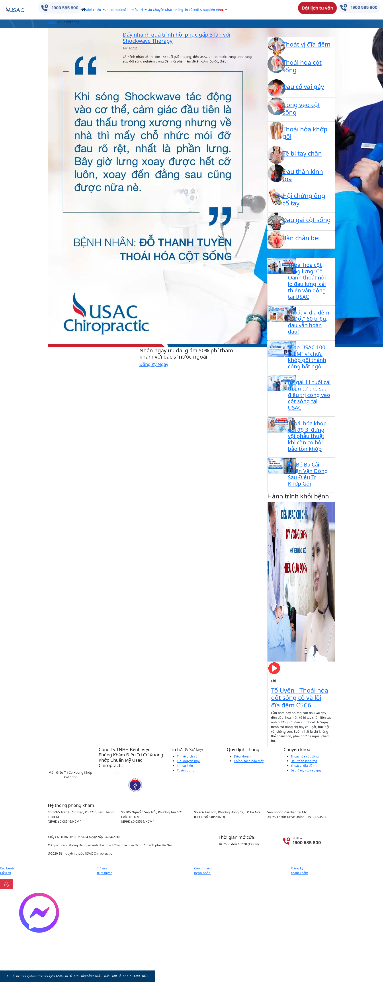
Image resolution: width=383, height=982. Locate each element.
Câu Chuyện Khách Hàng (164, 10)
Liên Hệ (214, 10)
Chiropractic (114, 10)
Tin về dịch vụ (187, 756)
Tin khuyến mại (188, 761)
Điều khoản (242, 756)
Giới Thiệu (94, 10)
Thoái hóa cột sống (305, 756)
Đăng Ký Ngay (153, 364)
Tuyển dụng (186, 770)
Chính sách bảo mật (249, 761)
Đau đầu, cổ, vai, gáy (306, 770)
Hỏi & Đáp (201, 10)
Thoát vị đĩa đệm (303, 765)
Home (52, 22)
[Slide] (281, 740)
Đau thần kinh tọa (304, 761)
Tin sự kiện (185, 765)
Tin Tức (188, 10)
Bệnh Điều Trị (133, 10)
